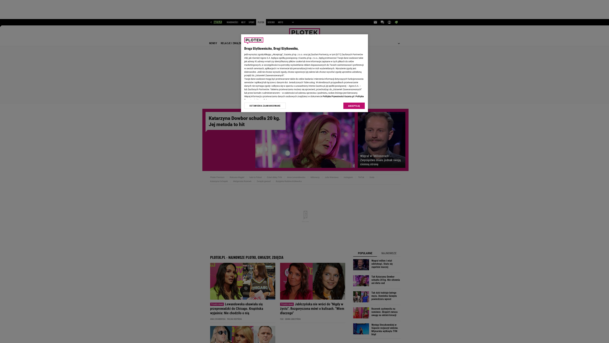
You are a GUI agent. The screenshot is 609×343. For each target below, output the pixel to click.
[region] (304, 73)
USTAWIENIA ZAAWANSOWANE (264, 105)
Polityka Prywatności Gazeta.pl (338, 96)
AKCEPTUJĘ (354, 106)
